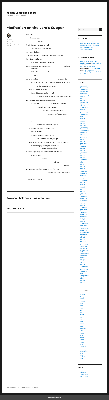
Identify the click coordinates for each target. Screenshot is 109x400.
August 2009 (83, 234)
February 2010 (84, 223)
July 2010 (82, 218)
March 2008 (83, 264)
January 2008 (83, 268)
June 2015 (82, 179)
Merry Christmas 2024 (86, 49)
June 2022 (82, 111)
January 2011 (83, 209)
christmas (82, 300)
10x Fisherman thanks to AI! (87, 42)
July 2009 (82, 236)
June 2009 (82, 237)
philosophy (12, 44)
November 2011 (84, 196)
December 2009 (84, 227)
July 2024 (82, 97)
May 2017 (82, 155)
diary (81, 303)
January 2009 (83, 246)
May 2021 (82, 121)
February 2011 (83, 207)
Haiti (81, 310)
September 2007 (84, 275)
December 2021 (84, 113)
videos (81, 355)
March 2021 (83, 125)
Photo (81, 330)
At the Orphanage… (90, 66)
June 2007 (82, 280)
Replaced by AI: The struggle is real (89, 44)
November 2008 (84, 250)
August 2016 (83, 161)
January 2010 (83, 225)
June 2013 (82, 186)
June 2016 (82, 164)
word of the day (84, 357)
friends (82, 307)
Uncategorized (84, 351)
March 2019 (83, 141)
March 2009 (83, 243)
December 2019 (84, 138)
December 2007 (84, 270)
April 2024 (82, 100)
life (7, 44)
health (81, 312)
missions (82, 325)
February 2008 (84, 266)
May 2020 (82, 134)
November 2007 (84, 271)
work (81, 358)
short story (83, 346)
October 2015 (83, 175)
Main (81, 321)
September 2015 (84, 177)
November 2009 (84, 229)
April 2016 (82, 168)
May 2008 (82, 261)
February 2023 (84, 107)
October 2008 (83, 252)
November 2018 (84, 145)
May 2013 (82, 187)
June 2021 (82, 120)
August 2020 (83, 132)
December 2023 (84, 102)
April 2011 (82, 204)
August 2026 (83, 86)
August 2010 (83, 216)
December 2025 (84, 88)
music (81, 326)
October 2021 (83, 116)
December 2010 (84, 211)
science (82, 342)
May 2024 (82, 98)
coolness (82, 301)
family (81, 305)
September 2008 (84, 253)
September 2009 (84, 232)
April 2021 (82, 123)
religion (9, 45)
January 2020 (83, 136)
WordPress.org (84, 376)
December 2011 (84, 195)
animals (82, 298)
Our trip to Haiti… (89, 70)
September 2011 (84, 200)
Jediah (81, 66)
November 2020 (84, 129)
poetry (17, 44)
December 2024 (84, 91)
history (82, 314)
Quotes (82, 337)
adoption (82, 294)
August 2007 (83, 277)
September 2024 (84, 95)
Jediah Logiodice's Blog (21, 12)
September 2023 (84, 104)
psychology (83, 335)
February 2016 (84, 171)
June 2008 (82, 259)
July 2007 (82, 278)
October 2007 (83, 273)
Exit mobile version (54, 397)
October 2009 (83, 230)
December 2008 (84, 248)
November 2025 (84, 89)
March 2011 (83, 205)
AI (80, 296)
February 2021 (84, 127)
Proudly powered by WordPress (29, 387)
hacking (82, 309)
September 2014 (84, 180)
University (82, 353)
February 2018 (84, 152)
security (82, 344)
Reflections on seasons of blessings (89, 45)
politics (82, 334)
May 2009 (82, 239)
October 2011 (83, 198)
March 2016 (83, 170)
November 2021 (84, 114)
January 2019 (83, 143)
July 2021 (82, 118)
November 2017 (84, 154)
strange (82, 348)
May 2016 (82, 166)
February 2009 (84, 245)
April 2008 (82, 262)
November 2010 (84, 212)
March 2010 (83, 221)
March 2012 (83, 193)
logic (81, 319)
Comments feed (84, 374)
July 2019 (82, 139)
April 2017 (82, 157)
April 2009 (83, 241)
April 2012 (82, 191)
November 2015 (84, 173)
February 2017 (84, 159)
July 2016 (82, 163)
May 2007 (82, 282)
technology (83, 350)
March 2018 (83, 150)
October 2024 (83, 93)
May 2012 (82, 189)
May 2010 (82, 220)
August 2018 (83, 146)
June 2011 (82, 202)
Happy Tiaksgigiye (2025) (87, 47)
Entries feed (83, 372)
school (82, 341)
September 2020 (84, 130)
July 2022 (82, 109)
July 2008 (82, 257)
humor (82, 316)
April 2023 (82, 105)
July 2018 (82, 148)
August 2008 (83, 255)
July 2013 (82, 184)
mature (82, 323)
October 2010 (83, 214)
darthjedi (9, 39)
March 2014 (83, 182)
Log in (81, 371)
